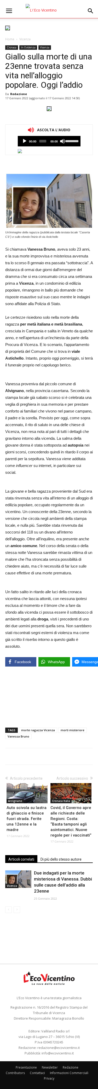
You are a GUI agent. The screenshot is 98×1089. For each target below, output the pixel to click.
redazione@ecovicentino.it (58, 1047)
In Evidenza (28, 47)
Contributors (15, 1073)
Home (9, 39)
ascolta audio (24, 141)
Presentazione (26, 1067)
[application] (49, 141)
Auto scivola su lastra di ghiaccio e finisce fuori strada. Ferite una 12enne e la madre (27, 818)
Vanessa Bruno (18, 736)
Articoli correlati (21, 859)
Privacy (49, 1078)
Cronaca (11, 47)
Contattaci (37, 1073)
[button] (90, 11)
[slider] (71, 140)
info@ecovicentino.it (58, 1053)
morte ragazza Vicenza (38, 730)
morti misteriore (72, 730)
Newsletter (50, 1067)
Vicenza (25, 39)
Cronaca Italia (61, 801)
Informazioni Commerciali (69, 1073)
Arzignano (15, 801)
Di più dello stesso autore (61, 859)
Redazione (18, 94)
